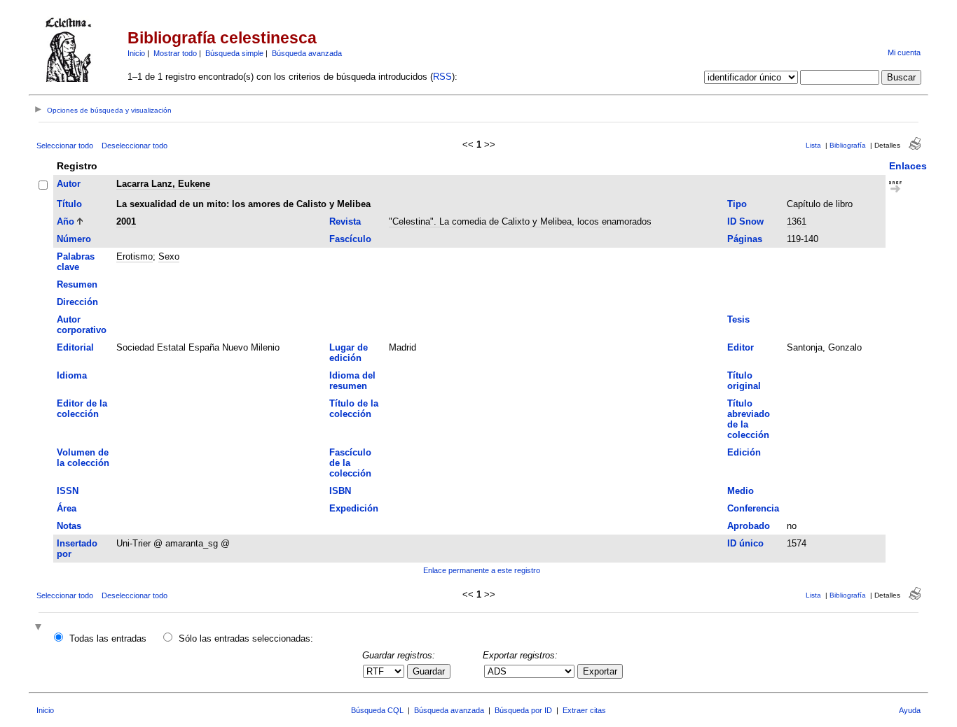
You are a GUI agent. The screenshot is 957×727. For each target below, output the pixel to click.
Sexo (168, 256)
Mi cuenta (904, 52)
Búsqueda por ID (523, 710)
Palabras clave (76, 261)
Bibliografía (847, 145)
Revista (345, 221)
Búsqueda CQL (377, 710)
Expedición (353, 508)
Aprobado (748, 526)
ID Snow (745, 221)
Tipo (737, 204)
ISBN (340, 491)
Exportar (600, 671)
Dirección (77, 302)
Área (66, 508)
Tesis (738, 319)
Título (69, 204)
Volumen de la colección (83, 457)
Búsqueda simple (234, 53)
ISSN (67, 491)
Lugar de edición (348, 352)
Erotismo (134, 256)
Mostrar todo (175, 53)
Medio (740, 491)
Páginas (744, 239)
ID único (745, 543)
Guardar (429, 671)
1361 (796, 221)
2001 (126, 221)
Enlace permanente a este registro (481, 570)
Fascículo (350, 239)
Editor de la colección (82, 408)
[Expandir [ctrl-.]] (40, 628)
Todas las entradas (107, 638)
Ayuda (910, 710)
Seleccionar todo (64, 145)
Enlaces (908, 165)
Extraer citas (584, 710)
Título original (744, 380)
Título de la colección (353, 408)
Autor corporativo (81, 324)
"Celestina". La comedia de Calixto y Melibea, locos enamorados (520, 221)
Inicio (136, 53)
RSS (442, 76)
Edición (744, 452)
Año (65, 221)
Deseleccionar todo (134, 145)
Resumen (77, 284)
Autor (69, 183)
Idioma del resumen (352, 380)
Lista (813, 145)
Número (74, 239)
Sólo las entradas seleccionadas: (246, 638)
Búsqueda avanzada (307, 53)
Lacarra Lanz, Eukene (163, 183)
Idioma (72, 375)
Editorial (75, 347)
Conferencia (753, 508)
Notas (69, 526)
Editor (740, 347)
